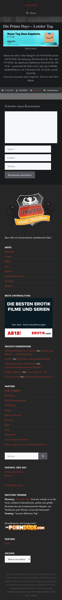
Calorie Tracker (12, 376)
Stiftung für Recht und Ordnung (20, 350)
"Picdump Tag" (22, 499)
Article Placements (14, 485)
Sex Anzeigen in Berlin (16, 439)
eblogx (8, 410)
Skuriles (9, 271)
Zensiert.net (31, 4)
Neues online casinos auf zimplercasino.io (26, 444)
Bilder (8, 261)
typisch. (9, 358)
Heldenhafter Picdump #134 (38, 376)
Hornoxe (9, 419)
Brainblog (10, 395)
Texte (7, 543)
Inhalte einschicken (43, 591)
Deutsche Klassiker (14, 276)
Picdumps (9, 251)
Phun (7, 424)
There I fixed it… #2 (37, 371)
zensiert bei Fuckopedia (16, 591)
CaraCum (30, 591)
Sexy (7, 266)
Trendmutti (10, 434)
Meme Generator (13, 414)
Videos (8, 256)
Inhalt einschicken (14, 471)
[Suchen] (42, 456)
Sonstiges (37, 90)
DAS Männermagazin (15, 400)
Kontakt (9, 475)
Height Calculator (13, 371)
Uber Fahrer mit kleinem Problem (33, 358)
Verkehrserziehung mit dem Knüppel (23, 367)
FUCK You (10, 405)
